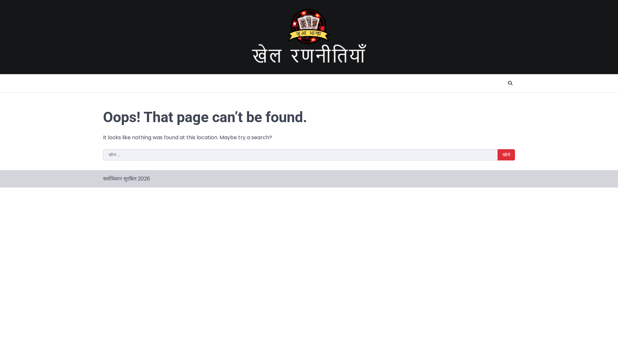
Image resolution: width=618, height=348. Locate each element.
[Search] (510, 83)
